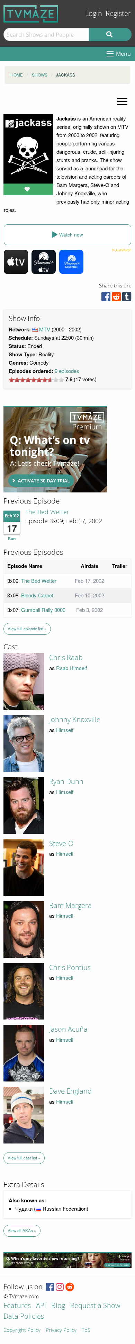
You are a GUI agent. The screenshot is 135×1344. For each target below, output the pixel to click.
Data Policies (23, 1316)
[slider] (36, 380)
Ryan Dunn (66, 781)
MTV (44, 329)
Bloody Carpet (37, 595)
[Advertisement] (55, 449)
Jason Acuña (68, 1029)
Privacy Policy (61, 1330)
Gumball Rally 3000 (43, 609)
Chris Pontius (70, 967)
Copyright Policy (21, 1330)
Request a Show (95, 1306)
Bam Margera (70, 905)
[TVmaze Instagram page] (60, 1287)
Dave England (70, 1091)
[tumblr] (126, 298)
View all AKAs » (22, 1230)
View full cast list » (24, 1157)
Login (93, 14)
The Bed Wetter (47, 512)
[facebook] (105, 298)
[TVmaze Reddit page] (69, 1287)
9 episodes (67, 370)
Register (118, 14)
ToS (86, 1330)
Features (17, 1306)
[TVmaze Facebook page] (50, 1287)
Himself (64, 729)
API (41, 1306)
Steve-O (61, 843)
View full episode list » (27, 628)
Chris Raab (66, 657)
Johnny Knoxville (74, 719)
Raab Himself (71, 667)
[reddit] (116, 298)
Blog (58, 1306)
